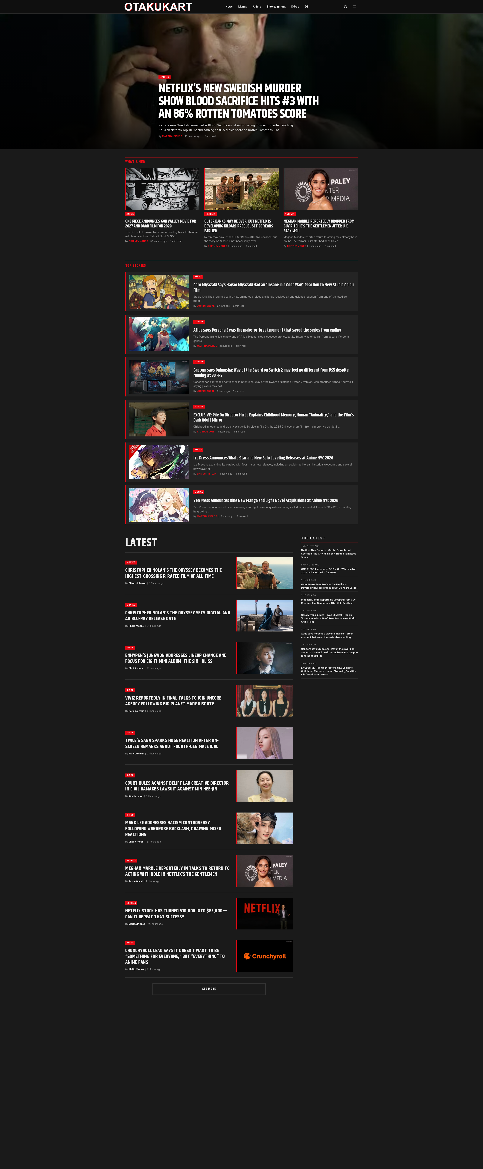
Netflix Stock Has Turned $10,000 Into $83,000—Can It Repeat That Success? (176, 914)
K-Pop (295, 6)
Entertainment (276, 6)
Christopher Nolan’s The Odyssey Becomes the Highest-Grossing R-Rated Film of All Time (173, 573)
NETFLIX (164, 77)
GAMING (199, 321)
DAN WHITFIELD (206, 473)
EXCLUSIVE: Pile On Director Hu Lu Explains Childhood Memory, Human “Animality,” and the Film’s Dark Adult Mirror (273, 418)
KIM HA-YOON (205, 431)
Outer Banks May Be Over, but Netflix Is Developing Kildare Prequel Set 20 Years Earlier (238, 226)
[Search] (345, 7)
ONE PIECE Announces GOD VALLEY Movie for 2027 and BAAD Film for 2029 (160, 224)
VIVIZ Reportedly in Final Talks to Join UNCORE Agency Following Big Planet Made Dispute (173, 701)
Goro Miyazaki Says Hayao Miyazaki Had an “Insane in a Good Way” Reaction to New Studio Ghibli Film (273, 288)
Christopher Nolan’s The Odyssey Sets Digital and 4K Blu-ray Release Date (177, 616)
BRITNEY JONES (138, 241)
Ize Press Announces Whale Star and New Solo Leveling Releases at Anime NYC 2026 (263, 458)
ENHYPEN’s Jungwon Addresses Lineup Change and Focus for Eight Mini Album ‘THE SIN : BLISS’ (176, 658)
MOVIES (199, 406)
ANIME (130, 214)
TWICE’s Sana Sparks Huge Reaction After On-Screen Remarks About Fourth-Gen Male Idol (172, 743)
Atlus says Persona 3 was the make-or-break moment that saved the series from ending (267, 330)
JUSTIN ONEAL (206, 306)
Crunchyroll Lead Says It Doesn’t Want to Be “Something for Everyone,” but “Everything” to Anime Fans (175, 956)
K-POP (130, 647)
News (229, 6)
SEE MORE (209, 989)
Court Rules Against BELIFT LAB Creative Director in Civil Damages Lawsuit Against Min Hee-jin (177, 786)
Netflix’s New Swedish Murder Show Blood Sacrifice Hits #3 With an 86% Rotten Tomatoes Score (238, 101)
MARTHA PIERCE (172, 136)
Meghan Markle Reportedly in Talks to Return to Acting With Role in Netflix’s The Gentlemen (177, 871)
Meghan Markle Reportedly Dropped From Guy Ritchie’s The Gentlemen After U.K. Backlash (319, 226)
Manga (242, 6)
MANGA (199, 492)
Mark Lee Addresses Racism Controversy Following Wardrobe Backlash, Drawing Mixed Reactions (173, 828)
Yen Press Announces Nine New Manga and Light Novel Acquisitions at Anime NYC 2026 (265, 500)
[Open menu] (354, 7)
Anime (257, 6)
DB (306, 6)
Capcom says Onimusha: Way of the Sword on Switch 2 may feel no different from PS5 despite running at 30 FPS (271, 373)
